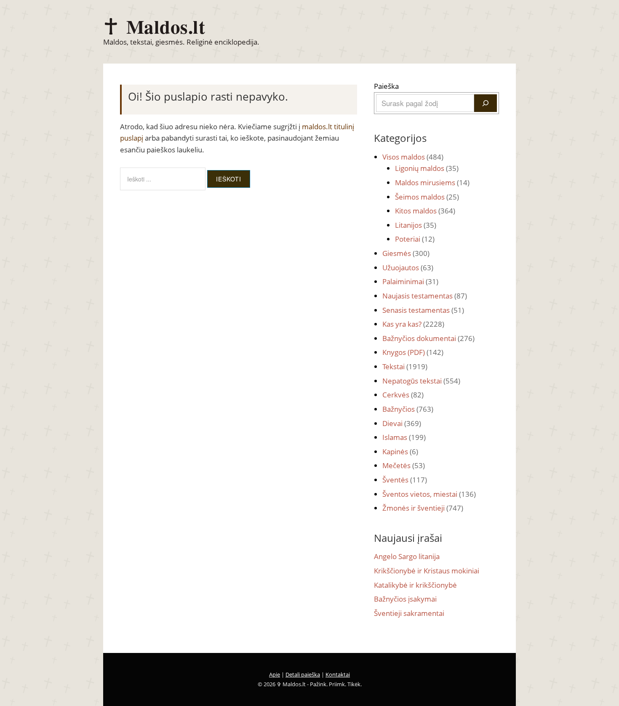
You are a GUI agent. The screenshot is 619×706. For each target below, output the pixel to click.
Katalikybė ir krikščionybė (415, 585)
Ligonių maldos (427, 168)
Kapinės (400, 451)
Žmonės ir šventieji (422, 508)
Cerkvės (403, 395)
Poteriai (415, 239)
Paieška (386, 86)
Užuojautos (407, 267)
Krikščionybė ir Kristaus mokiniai (426, 570)
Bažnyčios (407, 409)
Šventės (404, 480)
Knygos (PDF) (412, 352)
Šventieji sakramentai (409, 613)
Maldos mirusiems (432, 182)
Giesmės (406, 253)
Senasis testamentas (423, 310)
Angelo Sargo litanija (407, 556)
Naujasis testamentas (424, 296)
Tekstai (404, 366)
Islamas (404, 437)
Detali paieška (302, 674)
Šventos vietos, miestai (429, 494)
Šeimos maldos (427, 197)
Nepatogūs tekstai (421, 381)
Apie (274, 674)
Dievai (401, 423)
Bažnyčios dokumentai (428, 338)
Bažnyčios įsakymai (405, 599)
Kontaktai (338, 674)
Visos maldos (412, 157)
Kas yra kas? (413, 324)
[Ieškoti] (485, 103)
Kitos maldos (425, 211)
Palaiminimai (410, 281)
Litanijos (415, 225)
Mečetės (403, 465)
